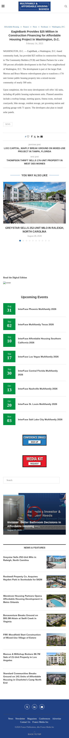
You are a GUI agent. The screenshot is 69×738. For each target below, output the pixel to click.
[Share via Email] (41, 136)
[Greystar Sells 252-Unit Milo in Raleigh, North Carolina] (34, 203)
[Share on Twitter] (35, 136)
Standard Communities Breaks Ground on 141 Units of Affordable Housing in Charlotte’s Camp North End (22, 678)
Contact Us (25, 722)
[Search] (65, 6)
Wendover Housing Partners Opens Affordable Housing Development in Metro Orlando (23, 599)
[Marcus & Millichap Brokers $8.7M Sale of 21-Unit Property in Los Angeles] (56, 659)
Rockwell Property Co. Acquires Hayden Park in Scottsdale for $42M (22, 578)
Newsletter (20, 718)
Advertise (56, 718)
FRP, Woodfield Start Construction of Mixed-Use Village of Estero (22, 636)
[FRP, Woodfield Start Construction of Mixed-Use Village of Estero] (56, 639)
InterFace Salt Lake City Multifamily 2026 (40, 419)
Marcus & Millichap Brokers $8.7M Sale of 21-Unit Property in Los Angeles (21, 657)
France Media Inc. (40, 722)
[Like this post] (28, 136)
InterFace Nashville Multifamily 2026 (37, 388)
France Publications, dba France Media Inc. (37, 727)
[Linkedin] (34, 706)
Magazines (32, 718)
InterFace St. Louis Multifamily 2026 (37, 404)
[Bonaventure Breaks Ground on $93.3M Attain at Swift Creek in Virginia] (56, 620)
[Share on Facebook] (31, 136)
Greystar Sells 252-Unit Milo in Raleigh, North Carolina (19, 559)
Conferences (44, 718)
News (7, 124)
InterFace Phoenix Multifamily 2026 (37, 309)
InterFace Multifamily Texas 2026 (36, 324)
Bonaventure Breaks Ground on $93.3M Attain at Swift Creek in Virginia (20, 618)
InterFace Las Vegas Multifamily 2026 (38, 356)
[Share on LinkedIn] (38, 136)
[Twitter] (27, 706)
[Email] (41, 706)
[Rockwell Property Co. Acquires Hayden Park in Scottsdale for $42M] (56, 581)
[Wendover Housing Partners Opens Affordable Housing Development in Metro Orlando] (56, 600)
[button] (6, 211)
